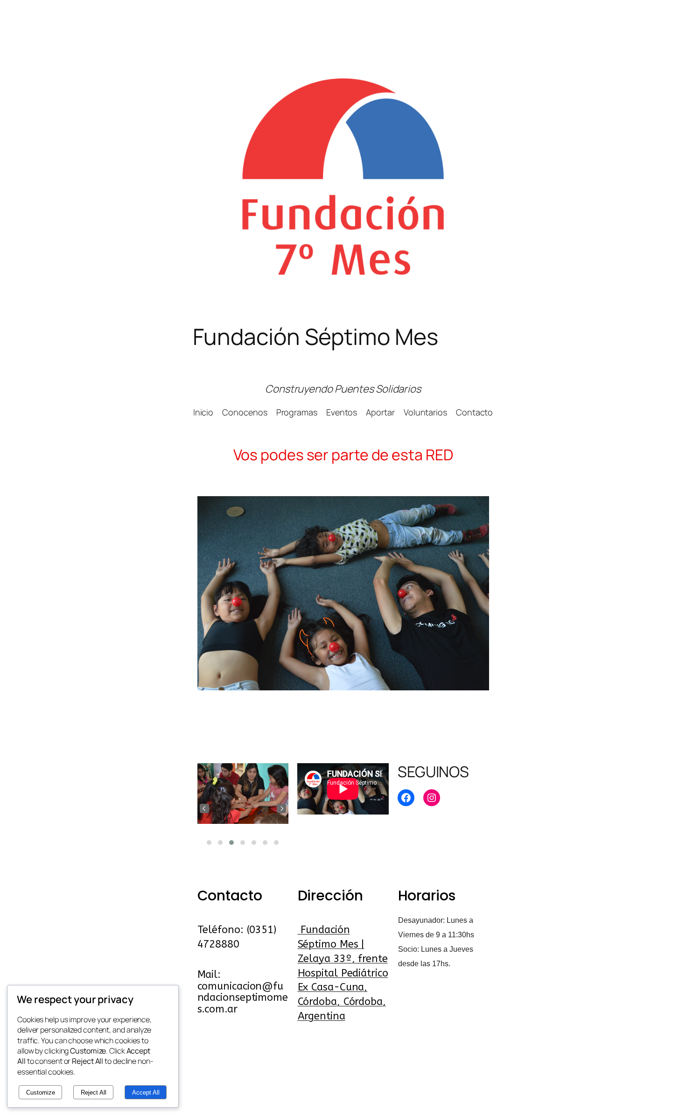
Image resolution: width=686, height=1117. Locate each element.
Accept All (146, 1092)
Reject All (93, 1092)
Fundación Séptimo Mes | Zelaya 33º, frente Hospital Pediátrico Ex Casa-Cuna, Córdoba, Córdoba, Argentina (343, 973)
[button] (209, 842)
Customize (40, 1092)
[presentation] (204, 808)
